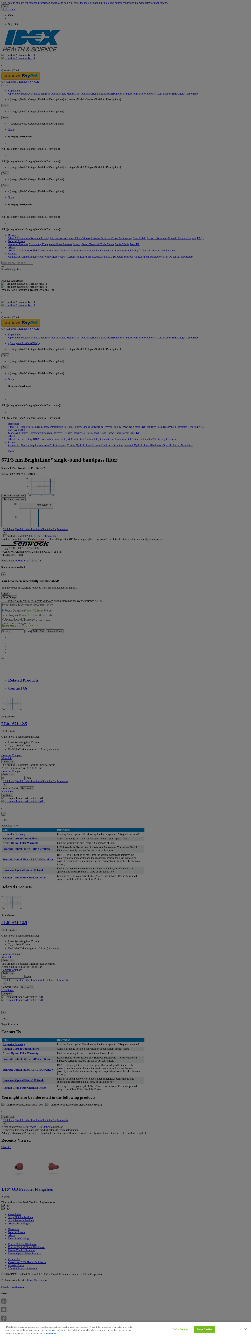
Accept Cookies (204, 1329)
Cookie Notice (49, 1333)
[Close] (245, 1329)
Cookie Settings (180, 1329)
